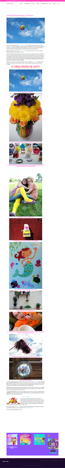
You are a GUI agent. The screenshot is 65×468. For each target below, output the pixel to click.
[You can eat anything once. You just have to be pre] (56, 440)
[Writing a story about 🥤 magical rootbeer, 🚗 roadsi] (49, 447)
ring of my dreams (23, 165)
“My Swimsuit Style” (23, 50)
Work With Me (27, 3)
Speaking (61, 460)
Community (46, 460)
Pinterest (18, 406)
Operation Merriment (53, 460)
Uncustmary (5, 461)
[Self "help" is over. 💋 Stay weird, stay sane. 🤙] (49, 440)
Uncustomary (9, 17)
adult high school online (13, 447)
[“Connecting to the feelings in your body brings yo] (53, 447)
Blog (49, 3)
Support (54, 3)
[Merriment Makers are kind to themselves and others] (53, 443)
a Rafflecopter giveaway (26, 396)
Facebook (34, 61)
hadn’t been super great (22, 45)
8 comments (24, 17)
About (21, 3)
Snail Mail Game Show (29, 407)
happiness (10, 46)
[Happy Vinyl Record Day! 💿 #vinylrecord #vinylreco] (56, 443)
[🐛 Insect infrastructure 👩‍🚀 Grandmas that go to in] (56, 447)
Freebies (37, 3)
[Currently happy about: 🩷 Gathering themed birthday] (49, 443)
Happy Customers (45, 3)
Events (33, 3)
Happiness (19, 17)
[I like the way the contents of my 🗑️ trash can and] (53, 440)
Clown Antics (35, 381)
